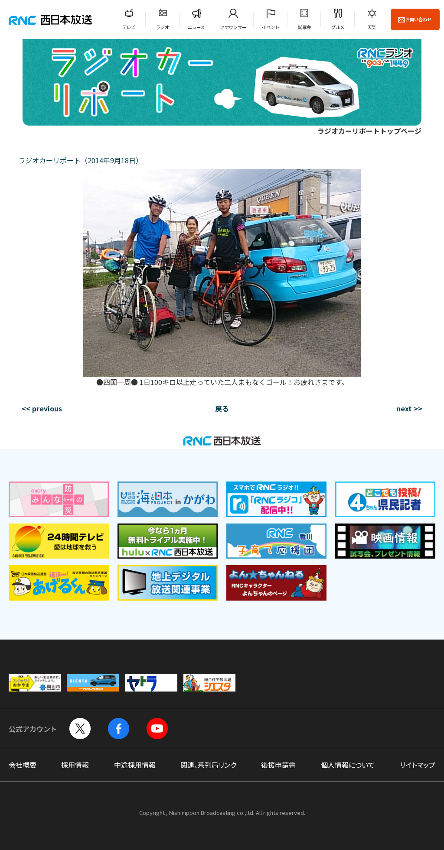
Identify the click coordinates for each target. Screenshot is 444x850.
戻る (222, 408)
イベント (270, 27)
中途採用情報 (135, 765)
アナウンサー (233, 27)
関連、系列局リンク (208, 765)
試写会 (304, 27)
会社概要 (22, 765)
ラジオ (162, 27)
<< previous (42, 408)
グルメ (337, 27)
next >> (409, 408)
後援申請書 (278, 765)
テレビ (128, 27)
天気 (371, 27)
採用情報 (75, 765)
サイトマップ (417, 765)
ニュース (196, 27)
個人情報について (348, 765)
